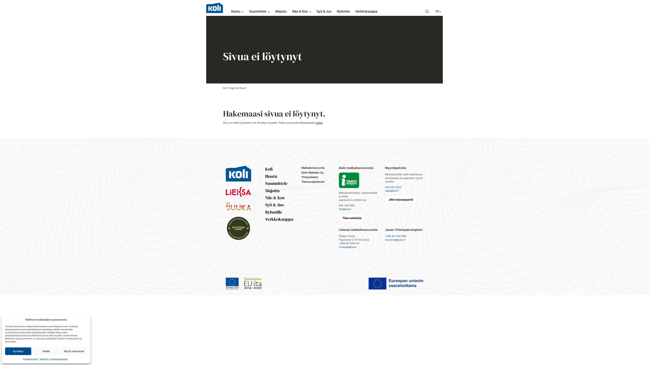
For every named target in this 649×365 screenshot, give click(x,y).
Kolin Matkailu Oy (312, 172)
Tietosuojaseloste (312, 181)
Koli (225, 88)
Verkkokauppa (279, 219)
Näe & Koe (275, 198)
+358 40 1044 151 (349, 243)
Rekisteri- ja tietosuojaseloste (54, 359)
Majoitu (272, 191)
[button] (427, 11)
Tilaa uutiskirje (352, 218)
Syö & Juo (274, 205)
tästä (319, 122)
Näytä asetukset (74, 351)
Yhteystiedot (309, 177)
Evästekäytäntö (30, 359)
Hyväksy (18, 351)
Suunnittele (276, 183)
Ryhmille (273, 212)
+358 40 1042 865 (395, 236)
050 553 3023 (393, 187)
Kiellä (46, 351)
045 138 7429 (347, 205)
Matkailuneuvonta (313, 167)
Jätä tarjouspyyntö (401, 199)
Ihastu (271, 176)
